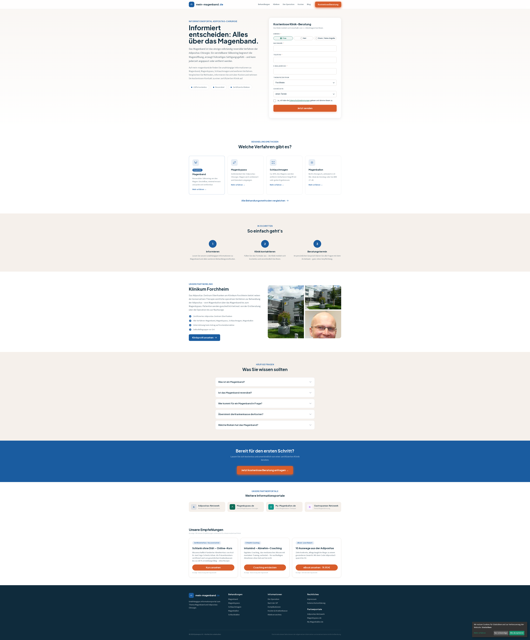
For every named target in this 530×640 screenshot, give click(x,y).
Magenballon (233, 610)
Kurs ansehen (213, 567)
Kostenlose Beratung (328, 4)
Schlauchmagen (234, 607)
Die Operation (288, 4)
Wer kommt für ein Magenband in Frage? (240, 403)
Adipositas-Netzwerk (316, 614)
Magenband (233, 599)
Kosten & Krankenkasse (277, 610)
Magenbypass (234, 603)
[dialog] (499, 629)
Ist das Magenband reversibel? (235, 392)
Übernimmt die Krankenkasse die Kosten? (240, 414)
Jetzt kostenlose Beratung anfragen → (265, 470)
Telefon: (277, 55)
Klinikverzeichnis (275, 614)
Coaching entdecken (265, 567)
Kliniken (276, 4)
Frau (284, 38)
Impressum (311, 599)
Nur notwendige (501, 633)
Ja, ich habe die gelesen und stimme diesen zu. (305, 100)
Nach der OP (273, 603)
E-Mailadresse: (279, 66)
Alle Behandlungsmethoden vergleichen (263, 200)
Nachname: (278, 43)
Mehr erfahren (480, 633)
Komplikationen (274, 607)
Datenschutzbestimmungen (299, 100)
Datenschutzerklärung (316, 603)
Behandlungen (264, 4)
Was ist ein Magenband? (231, 381)
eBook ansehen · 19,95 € (316, 567)
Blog (309, 4)
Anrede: (276, 34)
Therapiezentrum (281, 77)
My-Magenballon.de (315, 622)
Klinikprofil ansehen (203, 337)
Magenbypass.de (314, 618)
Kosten (301, 4)
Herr (304, 38)
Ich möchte (278, 89)
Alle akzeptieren (517, 633)
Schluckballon (234, 614)
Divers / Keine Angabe (326, 38)
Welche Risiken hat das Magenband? (238, 424)
